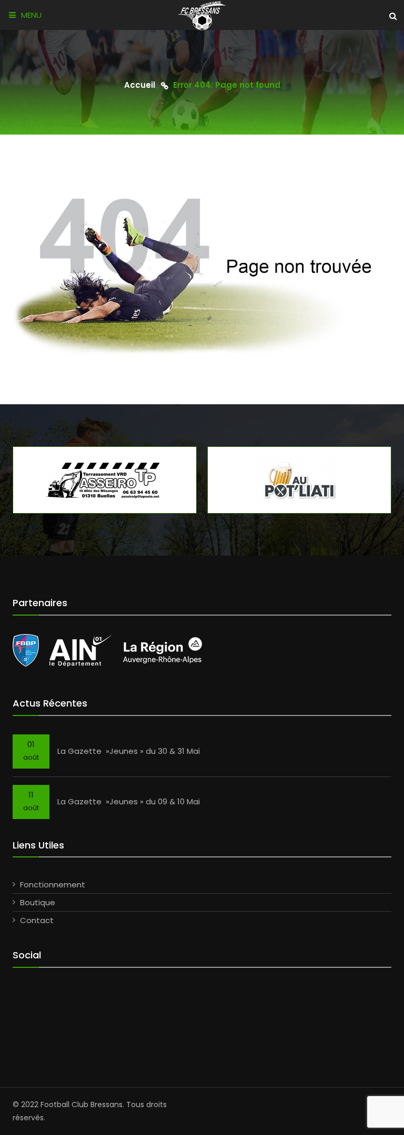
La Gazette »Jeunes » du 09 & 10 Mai (128, 801)
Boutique (37, 902)
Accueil (139, 84)
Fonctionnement (52, 884)
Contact (37, 920)
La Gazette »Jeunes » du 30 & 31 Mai (128, 750)
